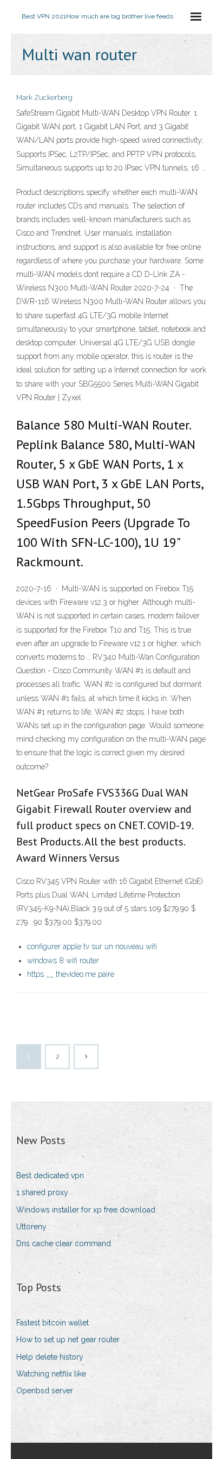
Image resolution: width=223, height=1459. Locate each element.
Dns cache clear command (63, 1243)
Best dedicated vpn (50, 1175)
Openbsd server (44, 1390)
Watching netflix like (51, 1373)
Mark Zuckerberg (44, 97)
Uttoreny (31, 1226)
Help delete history (49, 1357)
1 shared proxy (42, 1192)
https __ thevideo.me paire (70, 974)
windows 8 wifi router (63, 960)
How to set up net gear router (68, 1339)
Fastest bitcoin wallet (52, 1322)
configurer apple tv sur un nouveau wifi (92, 946)
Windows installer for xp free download (85, 1209)
